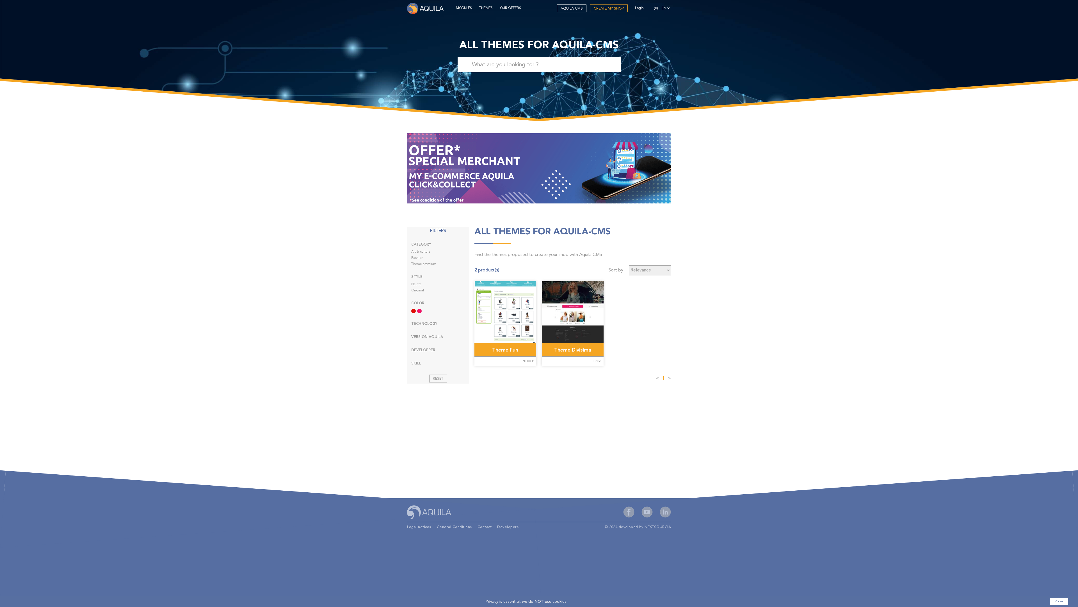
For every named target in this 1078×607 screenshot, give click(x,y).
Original (417, 290)
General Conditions (454, 527)
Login (639, 8)
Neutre (416, 284)
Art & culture (420, 251)
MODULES (464, 8)
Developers (508, 527)
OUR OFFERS (510, 8)
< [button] (657, 378)
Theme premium (423, 264)
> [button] (669, 378)
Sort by (615, 270)
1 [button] (663, 378)
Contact (485, 527)
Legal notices (419, 527)
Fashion (417, 258)
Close (1059, 601)
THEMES (486, 8)
